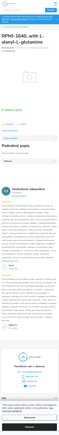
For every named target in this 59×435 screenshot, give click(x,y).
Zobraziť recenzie (19, 196)
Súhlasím (29, 427)
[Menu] (55, 3)
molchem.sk (31, 381)
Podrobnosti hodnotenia (38, 48)
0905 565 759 (32, 376)
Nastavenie (29, 417)
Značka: (10, 130)
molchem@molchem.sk (19, 19)
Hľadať (51, 10)
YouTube (32, 386)
